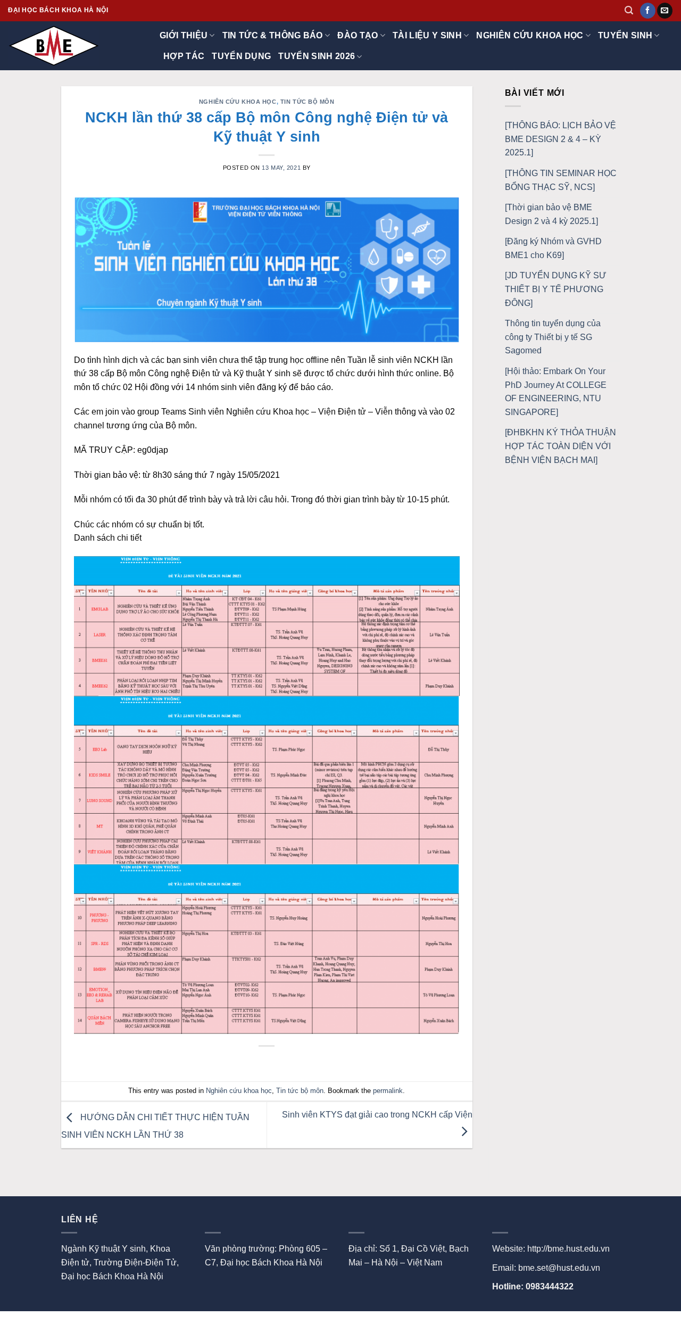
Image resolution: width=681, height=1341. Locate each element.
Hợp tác (183, 56)
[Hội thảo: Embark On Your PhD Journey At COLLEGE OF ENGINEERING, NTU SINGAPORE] (556, 392)
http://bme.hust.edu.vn (568, 1248)
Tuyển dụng (241, 56)
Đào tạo (357, 35)
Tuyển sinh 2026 (316, 56)
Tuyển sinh (625, 35)
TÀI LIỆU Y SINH (427, 35)
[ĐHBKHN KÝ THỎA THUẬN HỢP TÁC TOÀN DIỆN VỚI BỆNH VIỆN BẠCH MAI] (560, 446)
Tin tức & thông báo (272, 35)
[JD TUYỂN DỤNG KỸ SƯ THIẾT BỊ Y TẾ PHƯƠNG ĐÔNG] (556, 289)
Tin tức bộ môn (307, 101)
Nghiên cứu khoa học (529, 35)
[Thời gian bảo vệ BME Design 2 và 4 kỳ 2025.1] (551, 214)
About (73, 1323)
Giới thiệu (183, 35)
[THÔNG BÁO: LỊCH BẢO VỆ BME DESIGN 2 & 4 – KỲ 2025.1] (560, 139)
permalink (388, 1091)
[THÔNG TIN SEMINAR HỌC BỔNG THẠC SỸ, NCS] (561, 180)
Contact (108, 1323)
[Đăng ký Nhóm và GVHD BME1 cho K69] (553, 248)
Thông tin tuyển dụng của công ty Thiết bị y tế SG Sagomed (553, 337)
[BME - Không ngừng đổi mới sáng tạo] (61, 45)
